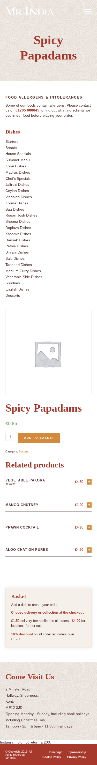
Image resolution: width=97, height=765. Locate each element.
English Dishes (17, 289)
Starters (11, 141)
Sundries (12, 283)
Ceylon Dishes (17, 191)
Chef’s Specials (18, 178)
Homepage (55, 752)
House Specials (18, 154)
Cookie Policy (51, 757)
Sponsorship (77, 752)
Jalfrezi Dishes (17, 184)
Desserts (12, 295)
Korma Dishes (16, 203)
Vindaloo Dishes (18, 197)
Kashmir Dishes (18, 234)
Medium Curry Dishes (23, 271)
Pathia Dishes (16, 246)
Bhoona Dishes (17, 221)
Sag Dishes (14, 209)
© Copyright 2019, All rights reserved (18, 753)
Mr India (10, 757)
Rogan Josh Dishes (21, 215)
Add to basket (39, 437)
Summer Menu (17, 160)
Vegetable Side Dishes (23, 277)
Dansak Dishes (17, 240)
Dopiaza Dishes (18, 228)
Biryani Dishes (17, 252)
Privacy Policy (76, 757)
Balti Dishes (15, 258)
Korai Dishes (15, 166)
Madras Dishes (17, 172)
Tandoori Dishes (18, 265)
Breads (11, 148)
